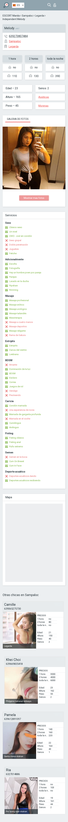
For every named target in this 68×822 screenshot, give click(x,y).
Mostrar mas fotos (34, 198)
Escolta (13, 264)
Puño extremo (16, 446)
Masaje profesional (19, 300)
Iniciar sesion (56, 4)
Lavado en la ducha (19, 281)
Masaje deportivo (18, 326)
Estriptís (13, 345)
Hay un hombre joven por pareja (25, 272)
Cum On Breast (16, 461)
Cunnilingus (15, 423)
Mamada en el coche (19, 418)
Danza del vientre (18, 350)
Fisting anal (15, 442)
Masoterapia (15, 317)
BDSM (12, 373)
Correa (12, 382)
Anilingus (14, 427)
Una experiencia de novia (21, 410)
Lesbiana (13, 354)
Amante (13, 364)
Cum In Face (15, 465)
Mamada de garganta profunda (25, 414)
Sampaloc (27, 15)
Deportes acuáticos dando (22, 476)
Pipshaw (13, 285)
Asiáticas (43, 97)
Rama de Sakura (17, 335)
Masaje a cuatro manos (21, 322)
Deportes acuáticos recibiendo (24, 480)
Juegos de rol (16, 386)
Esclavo (13, 377)
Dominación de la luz (19, 369)
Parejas (13, 277)
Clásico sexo (15, 227)
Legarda (39, 15)
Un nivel (13, 231)
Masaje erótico (16, 304)
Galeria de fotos (18, 119)
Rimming (13, 290)
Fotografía (14, 268)
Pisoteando (15, 395)
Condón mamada (18, 405)
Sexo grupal (15, 240)
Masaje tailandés (17, 313)
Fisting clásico (16, 437)
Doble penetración (18, 244)
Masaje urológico (18, 309)
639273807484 (18, 36)
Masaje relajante (17, 330)
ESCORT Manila (11, 15)
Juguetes (14, 249)
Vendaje (13, 391)
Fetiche (13, 253)
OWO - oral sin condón (20, 236)
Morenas (43, 105)
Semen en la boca (18, 457)
